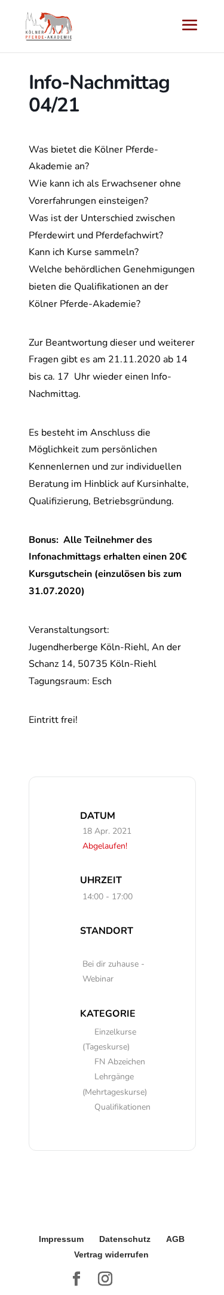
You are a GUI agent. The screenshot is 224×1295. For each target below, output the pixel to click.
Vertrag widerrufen (111, 1254)
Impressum (61, 1239)
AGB (175, 1239)
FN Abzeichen (119, 1061)
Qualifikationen (122, 1107)
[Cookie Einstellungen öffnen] (21, 1279)
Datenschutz (125, 1239)
